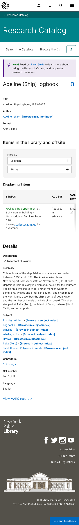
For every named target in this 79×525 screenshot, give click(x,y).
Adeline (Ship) (11, 116)
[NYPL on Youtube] (71, 441)
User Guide (37, 64)
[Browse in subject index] (42, 320)
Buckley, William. (13, 320)
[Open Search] (61, 5)
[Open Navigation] (72, 5)
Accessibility (67, 449)
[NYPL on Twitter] (54, 441)
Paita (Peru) (10, 343)
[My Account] (38, 5)
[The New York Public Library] (5, 5)
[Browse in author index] (37, 116)
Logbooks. (9, 325)
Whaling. (8, 329)
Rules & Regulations (63, 461)
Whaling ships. (11, 334)
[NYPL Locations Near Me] (49, 5)
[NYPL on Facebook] (46, 441)
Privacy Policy (66, 455)
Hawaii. (7, 338)
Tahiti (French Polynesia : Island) (22, 348)
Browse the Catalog (54, 49)
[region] (39, 211)
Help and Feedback (64, 521)
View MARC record (16, 398)
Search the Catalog (19, 49)
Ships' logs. (10, 364)
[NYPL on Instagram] (63, 441)
